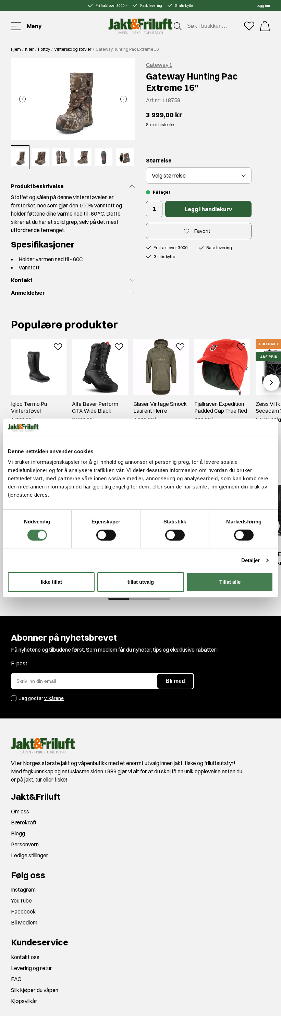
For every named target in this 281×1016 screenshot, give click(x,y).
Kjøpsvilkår (24, 1000)
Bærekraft (24, 822)
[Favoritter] (249, 26)
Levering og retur (31, 968)
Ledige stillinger (29, 855)
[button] (73, 99)
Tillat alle (230, 582)
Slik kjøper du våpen (34, 990)
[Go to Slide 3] (61, 157)
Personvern (25, 844)
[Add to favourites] (58, 346)
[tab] (118, 599)
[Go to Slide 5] (104, 157)
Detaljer (250, 560)
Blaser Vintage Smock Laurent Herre (160, 407)
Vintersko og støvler (72, 49)
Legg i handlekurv (208, 209)
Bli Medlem (24, 922)
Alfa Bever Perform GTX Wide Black (95, 407)
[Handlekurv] (265, 26)
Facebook (23, 911)
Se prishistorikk (160, 124)
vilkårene (54, 698)
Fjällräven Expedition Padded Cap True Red (220, 407)
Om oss (20, 811)
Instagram (23, 889)
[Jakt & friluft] (140, 26)
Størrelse (159, 160)
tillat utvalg (140, 582)
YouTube (21, 900)
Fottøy (44, 49)
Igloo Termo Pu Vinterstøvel (29, 407)
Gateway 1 (159, 64)
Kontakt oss (25, 957)
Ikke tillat (51, 582)
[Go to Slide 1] (20, 157)
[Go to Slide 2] (40, 157)
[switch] (106, 535)
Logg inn (263, 5)
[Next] (271, 382)
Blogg (18, 833)
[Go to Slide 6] (124, 157)
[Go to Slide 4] (82, 157)
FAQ (16, 979)
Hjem (16, 49)
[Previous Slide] (22, 99)
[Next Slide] (123, 99)
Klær (29, 49)
